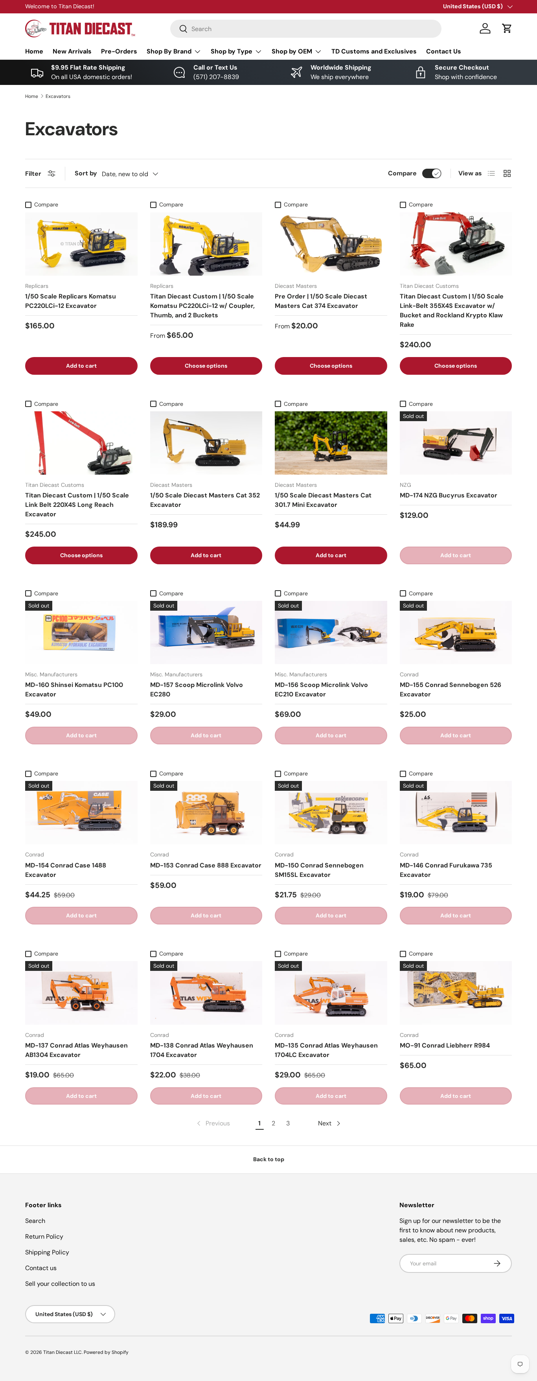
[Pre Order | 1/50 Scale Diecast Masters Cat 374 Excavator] (331, 244)
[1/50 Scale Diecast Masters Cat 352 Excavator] (206, 443)
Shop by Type (231, 51)
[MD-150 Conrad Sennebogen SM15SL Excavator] (331, 812)
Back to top (268, 1159)
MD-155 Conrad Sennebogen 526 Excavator (450, 689)
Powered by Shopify (106, 1352)
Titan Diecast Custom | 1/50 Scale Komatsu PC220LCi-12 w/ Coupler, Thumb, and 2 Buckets (202, 305)
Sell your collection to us (60, 1284)
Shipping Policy (47, 1252)
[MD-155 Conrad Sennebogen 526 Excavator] (456, 632)
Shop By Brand (169, 51)
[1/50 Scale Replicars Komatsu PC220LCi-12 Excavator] (81, 244)
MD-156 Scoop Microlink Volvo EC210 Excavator (321, 689)
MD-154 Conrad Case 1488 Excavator (65, 870)
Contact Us (443, 51)
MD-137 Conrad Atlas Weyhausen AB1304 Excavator (76, 1050)
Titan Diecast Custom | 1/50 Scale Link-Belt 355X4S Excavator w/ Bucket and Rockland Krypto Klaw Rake (452, 310)
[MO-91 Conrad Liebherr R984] (456, 992)
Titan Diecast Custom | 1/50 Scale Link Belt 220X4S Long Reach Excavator (77, 504)
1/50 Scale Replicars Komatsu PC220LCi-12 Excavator (70, 301)
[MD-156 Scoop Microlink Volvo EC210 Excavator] (331, 632)
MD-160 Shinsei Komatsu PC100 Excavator (74, 689)
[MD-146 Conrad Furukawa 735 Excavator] (456, 812)
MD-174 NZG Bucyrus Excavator (448, 495)
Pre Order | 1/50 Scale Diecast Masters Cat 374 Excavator (321, 301)
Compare (402, 173)
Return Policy (44, 1236)
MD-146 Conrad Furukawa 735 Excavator (446, 870)
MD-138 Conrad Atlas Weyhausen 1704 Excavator (201, 1050)
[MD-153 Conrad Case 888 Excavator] (206, 812)
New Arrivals (72, 51)
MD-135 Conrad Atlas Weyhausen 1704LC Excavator (326, 1050)
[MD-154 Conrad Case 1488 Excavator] (81, 812)
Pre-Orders (119, 51)
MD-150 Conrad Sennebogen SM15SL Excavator (319, 870)
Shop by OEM (292, 51)
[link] (212, 1123)
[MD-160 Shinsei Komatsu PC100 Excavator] (81, 632)
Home (34, 51)
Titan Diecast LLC (62, 1352)
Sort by (86, 173)
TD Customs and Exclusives (374, 51)
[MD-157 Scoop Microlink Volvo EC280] (206, 632)
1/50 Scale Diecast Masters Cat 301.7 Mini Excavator (323, 500)
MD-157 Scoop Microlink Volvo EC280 (196, 689)
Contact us (41, 1268)
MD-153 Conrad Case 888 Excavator (205, 865)
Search (35, 1221)
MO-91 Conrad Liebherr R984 (445, 1045)
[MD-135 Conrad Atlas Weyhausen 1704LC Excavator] (331, 992)
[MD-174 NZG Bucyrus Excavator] (456, 443)
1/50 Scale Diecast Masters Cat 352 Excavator (205, 500)
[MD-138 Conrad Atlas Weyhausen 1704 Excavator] (206, 992)
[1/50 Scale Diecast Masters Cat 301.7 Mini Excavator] (331, 443)
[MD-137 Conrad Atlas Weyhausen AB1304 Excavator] (81, 992)
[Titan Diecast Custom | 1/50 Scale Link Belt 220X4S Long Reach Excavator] (81, 443)
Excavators (58, 96)
